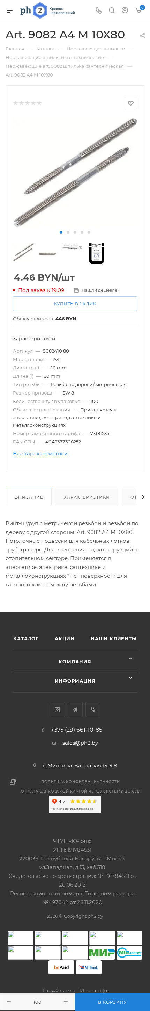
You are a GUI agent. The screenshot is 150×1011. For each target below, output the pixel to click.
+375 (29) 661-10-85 (76, 730)
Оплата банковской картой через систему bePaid (80, 791)
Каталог (26, 638)
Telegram (75, 709)
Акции (65, 638)
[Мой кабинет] (125, 11)
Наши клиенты (114, 638)
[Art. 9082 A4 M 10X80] (75, 172)
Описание (28, 497)
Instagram (57, 709)
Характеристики (87, 497)
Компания (75, 661)
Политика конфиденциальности (80, 782)
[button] (61, 232)
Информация (75, 681)
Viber (92, 709)
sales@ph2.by (80, 742)
